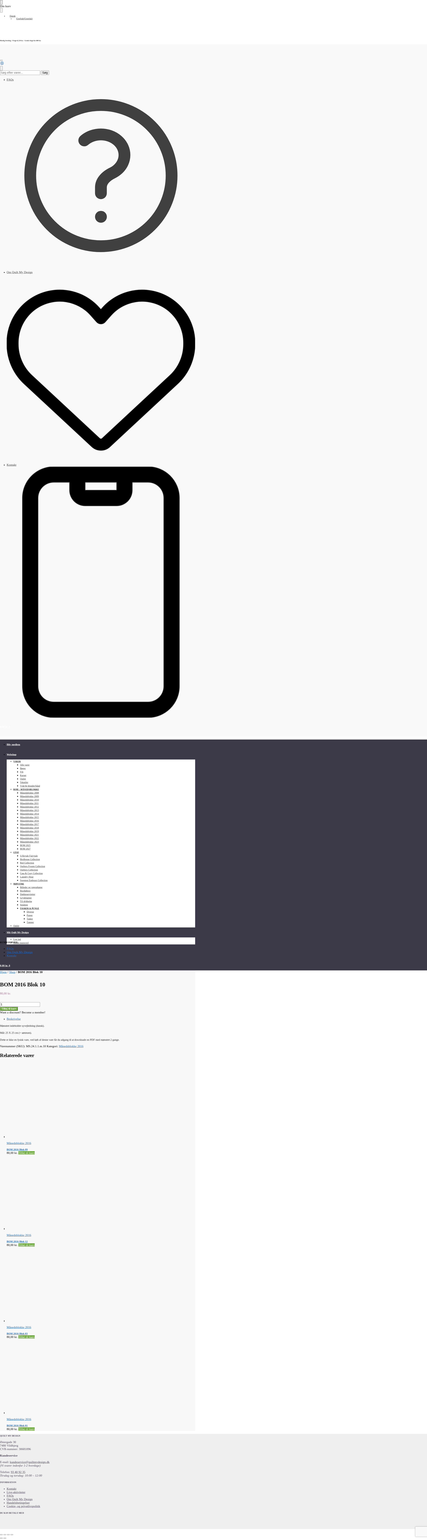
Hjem (3, 972)
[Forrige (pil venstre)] (1, 1538)
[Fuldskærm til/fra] (5, 1534)
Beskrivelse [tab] (14, 1019)
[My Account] (2, 64)
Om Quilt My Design (20, 272)
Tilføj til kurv (9, 1008)
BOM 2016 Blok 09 (17, 1149)
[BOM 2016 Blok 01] (76, 1377)
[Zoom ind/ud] (1, 1534)
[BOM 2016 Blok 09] (76, 1101)
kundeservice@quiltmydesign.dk (30, 1462)
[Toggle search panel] (1, 68)
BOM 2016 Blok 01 (17, 1425)
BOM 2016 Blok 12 (17, 1241)
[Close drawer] (1, 10)
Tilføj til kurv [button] (26, 1152)
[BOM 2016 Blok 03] (76, 1285)
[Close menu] (1, 2)
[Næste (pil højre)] (5, 1538)
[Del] (8, 1534)
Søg (45, 72)
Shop (12, 972)
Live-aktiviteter (16, 1492)
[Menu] (1, 60)
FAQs (10, 79)
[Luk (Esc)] (12, 1534)
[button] (5, 726)
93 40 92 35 (18, 1472)
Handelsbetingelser (18, 1502)
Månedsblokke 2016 (71, 1046)
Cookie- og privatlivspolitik (23, 1506)
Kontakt (11, 464)
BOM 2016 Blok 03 (17, 1333)
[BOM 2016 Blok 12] (76, 1192)
